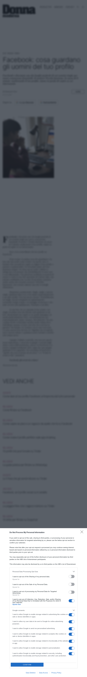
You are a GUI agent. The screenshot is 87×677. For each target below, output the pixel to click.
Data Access (43, 673)
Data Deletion (31, 673)
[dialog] (43, 602)
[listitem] (43, 571)
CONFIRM (27, 665)
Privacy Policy (56, 673)
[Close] (82, 532)
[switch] (72, 576)
